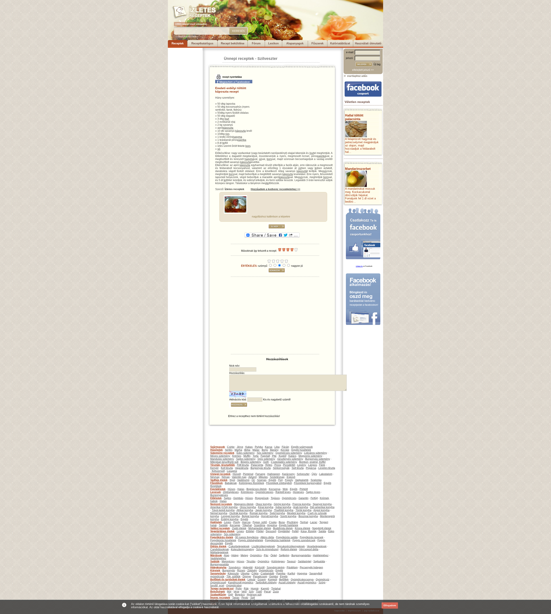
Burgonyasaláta (219, 564)
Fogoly (289, 480)
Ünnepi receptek (239, 58)
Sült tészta (298, 468)
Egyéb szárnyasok (302, 446)
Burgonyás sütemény (317, 458)
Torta (255, 455)
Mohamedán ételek (259, 528)
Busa (282, 522)
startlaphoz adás (356, 76)
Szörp (322, 582)
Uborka (245, 573)
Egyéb (272, 480)
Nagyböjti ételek (321, 528)
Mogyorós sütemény (310, 455)
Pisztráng (292, 522)
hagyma (237, 136)
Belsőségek (217, 591)
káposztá (302, 171)
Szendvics (235, 567)
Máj (229, 591)
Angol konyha (321, 510)
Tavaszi (291, 561)
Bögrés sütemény (251, 462)
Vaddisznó (243, 480)
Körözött (260, 567)
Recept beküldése (232, 43)
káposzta (228, 127)
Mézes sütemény (220, 455)
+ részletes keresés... (186, 36)
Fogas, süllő (260, 522)
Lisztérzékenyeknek (263, 546)
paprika (241, 139)
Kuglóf (282, 455)
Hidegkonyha (218, 567)
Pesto (244, 597)
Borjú (265, 449)
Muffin (247, 455)
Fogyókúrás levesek (311, 537)
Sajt (252, 597)
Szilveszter (267, 58)
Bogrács (240, 594)
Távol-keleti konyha (223, 510)
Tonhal (304, 522)
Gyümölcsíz (322, 579)
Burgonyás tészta (261, 468)
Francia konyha (302, 504)
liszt (226, 118)
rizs (227, 133)
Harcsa (246, 522)
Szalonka (316, 480)
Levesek (215, 492)
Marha (238, 449)
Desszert (271, 531)
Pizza (277, 465)
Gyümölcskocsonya (302, 579)
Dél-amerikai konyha (322, 507)
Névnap (215, 477)
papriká (321, 156)
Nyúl (232, 480)
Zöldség (252, 570)
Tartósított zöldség (266, 582)
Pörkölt (304, 489)
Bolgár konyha (250, 516)
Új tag (377, 64)
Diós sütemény (266, 458)
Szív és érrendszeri (267, 549)
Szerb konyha (288, 516)
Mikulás (263, 477)
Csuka (273, 522)
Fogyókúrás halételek (277, 540)
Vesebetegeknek (317, 546)
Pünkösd (248, 474)
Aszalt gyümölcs (306, 582)
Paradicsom (260, 576)
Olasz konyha (264, 504)
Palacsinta (257, 465)
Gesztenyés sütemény (290, 458)
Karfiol (291, 573)
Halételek (216, 522)
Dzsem (262, 579)
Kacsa (268, 446)
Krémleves (247, 492)
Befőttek (284, 579)
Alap (226, 555)
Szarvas (261, 480)
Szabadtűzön (218, 594)
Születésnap (277, 477)
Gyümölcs (256, 555)
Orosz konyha (248, 507)
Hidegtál (248, 567)
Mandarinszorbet (358, 169)
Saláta (322, 531)
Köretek (215, 570)
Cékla (255, 573)
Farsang (260, 474)
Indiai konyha (283, 507)
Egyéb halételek (288, 525)
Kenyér (214, 468)
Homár (255, 588)
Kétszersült (218, 471)
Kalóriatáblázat (340, 43)
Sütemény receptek (222, 452)
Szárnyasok (217, 446)
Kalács (292, 455)
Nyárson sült (254, 594)
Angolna (272, 525)
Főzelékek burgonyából (308, 483)
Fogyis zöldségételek (250, 540)
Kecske (285, 449)
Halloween (273, 474)
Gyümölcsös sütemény (289, 452)
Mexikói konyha (296, 513)
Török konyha (303, 510)
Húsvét (237, 474)
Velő (244, 591)
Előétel (250, 531)
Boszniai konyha (308, 516)
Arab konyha (300, 507)
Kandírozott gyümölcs (240, 582)
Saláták (223, 525)
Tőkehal (247, 525)
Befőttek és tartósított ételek (227, 579)
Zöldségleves (231, 492)
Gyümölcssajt (218, 582)
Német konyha (218, 513)
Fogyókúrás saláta (287, 537)
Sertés (228, 449)
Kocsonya (274, 489)
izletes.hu (359, 266)
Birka (247, 449)
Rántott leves (283, 492)
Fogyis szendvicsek (304, 540)
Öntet (274, 555)
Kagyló (265, 588)
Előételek (216, 498)
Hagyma (302, 573)
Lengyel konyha (230, 516)
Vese (236, 591)
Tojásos (275, 498)
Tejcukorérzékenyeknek (291, 546)
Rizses (241, 570)
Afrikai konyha (245, 510)
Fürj (280, 480)
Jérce (240, 446)
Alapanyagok (294, 43)
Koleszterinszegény (242, 549)
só (218, 148)
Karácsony (288, 474)
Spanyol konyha (322, 504)
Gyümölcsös (289, 498)
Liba (277, 446)
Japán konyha (263, 510)
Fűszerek (317, 43)
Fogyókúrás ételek (221, 537)
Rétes (268, 465)
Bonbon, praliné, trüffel (312, 462)
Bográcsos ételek (256, 489)
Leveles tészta (326, 468)
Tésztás (250, 561)
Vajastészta (241, 468)
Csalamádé (267, 573)
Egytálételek (218, 489)
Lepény (301, 465)
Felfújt (314, 498)
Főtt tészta (243, 465)
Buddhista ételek (283, 528)
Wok (285, 489)
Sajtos (227, 498)
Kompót (272, 579)
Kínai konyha (265, 507)
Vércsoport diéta (308, 549)
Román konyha (259, 513)
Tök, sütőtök (233, 576)
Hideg (234, 555)
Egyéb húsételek (301, 449)
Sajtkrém (284, 555)
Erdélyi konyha (229, 519)
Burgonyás (228, 570)
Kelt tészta (227, 468)
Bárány (274, 449)
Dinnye (247, 576)
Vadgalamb (301, 480)
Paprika (280, 573)
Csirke (231, 446)
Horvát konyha (269, 516)
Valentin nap (239, 477)
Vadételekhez (218, 558)
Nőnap (226, 477)
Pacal (267, 591)
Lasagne (232, 471)
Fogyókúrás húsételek (223, 540)
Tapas (235, 597)
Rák (246, 588)
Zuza (276, 591)
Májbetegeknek (219, 552)
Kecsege (235, 525)
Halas (240, 489)
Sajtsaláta (319, 561)
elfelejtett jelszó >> (363, 69)
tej (223, 142)
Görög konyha (282, 504)
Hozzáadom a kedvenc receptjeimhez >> (275, 189)
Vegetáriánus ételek (222, 531)
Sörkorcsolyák (281, 468)
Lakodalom (325, 474)
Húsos (231, 489)
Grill (230, 594)
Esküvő (291, 477)
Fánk (322, 465)
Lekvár (251, 579)
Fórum (256, 43)
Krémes (236, 455)
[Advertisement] (185, 112)
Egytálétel (284, 531)
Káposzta (233, 573)
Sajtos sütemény (245, 458)
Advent (252, 477)
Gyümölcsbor (234, 585)
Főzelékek (216, 483)
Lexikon (273, 43)
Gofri (266, 462)
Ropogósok (262, 498)
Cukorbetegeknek (239, 546)
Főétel (260, 531)
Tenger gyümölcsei (222, 588)
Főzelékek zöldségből (279, 483)
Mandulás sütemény (222, 458)
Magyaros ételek (244, 504)
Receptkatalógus (202, 43)
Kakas (249, 446)
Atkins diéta (267, 537)
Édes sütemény (246, 452)
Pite (274, 455)
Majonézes (228, 561)
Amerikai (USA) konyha (224, 507)
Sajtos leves (313, 492)
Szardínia (259, 525)
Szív (251, 591)
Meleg (244, 555)
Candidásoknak (219, 549)
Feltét (295, 531)
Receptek (178, 43)
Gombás (238, 498)
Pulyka (259, 446)
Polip (239, 588)
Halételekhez (320, 555)
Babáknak (231, 483)
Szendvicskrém (276, 567)
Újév (314, 474)
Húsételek (216, 449)
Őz (253, 480)
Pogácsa (311, 468)
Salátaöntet (304, 561)
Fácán (285, 446)
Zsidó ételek (239, 528)
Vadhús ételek (219, 480)
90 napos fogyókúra (246, 537)
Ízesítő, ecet (217, 585)
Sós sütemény (265, 452)
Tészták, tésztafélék (222, 465)
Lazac (313, 522)
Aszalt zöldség (287, 582)
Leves (227, 522)
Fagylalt (265, 455)
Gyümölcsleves (264, 492)
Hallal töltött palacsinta (354, 117)
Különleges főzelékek (251, 483)
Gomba (273, 576)
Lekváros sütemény (315, 452)
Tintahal (276, 588)
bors (248, 145)
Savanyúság (218, 573)
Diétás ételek (218, 546)
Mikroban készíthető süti (224, 462)
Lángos (312, 465)
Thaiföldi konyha (283, 510)
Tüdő (259, 591)
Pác (266, 555)
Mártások (216, 555)
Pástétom (292, 567)
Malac (256, 449)
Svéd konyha (277, 513)
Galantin (303, 498)
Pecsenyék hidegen (311, 567)
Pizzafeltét (289, 465)
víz (300, 168)
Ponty (236, 522)
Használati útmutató (368, 43)
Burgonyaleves (219, 495)
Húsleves (298, 492)
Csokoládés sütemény (284, 462)
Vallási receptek (220, 528)
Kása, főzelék (308, 531)
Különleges (278, 561)
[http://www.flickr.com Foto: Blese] (235, 211)
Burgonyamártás (301, 555)
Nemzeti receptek (221, 504)
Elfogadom (390, 605)
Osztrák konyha (238, 513)
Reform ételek (289, 549)
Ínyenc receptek (220, 597)
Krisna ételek (302, 528)
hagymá (249, 159)
